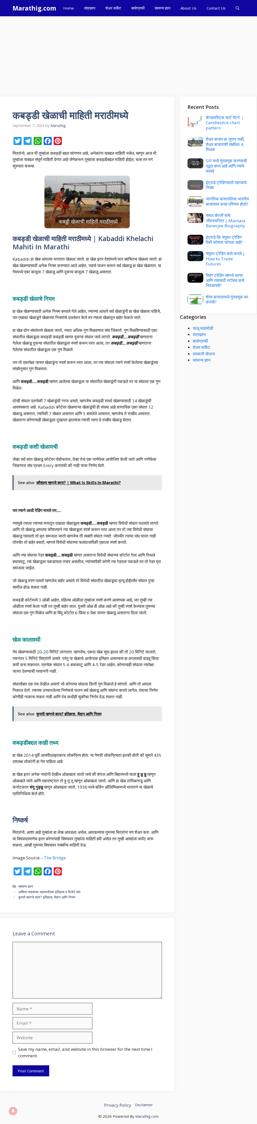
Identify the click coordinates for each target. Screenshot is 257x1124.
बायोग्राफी (138, 8)
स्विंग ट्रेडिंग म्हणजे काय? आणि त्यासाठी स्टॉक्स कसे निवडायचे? (225, 280)
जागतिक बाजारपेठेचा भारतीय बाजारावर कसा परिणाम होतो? (227, 201)
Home (68, 8)
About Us (188, 8)
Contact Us (216, 8)
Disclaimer (144, 1104)
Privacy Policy (117, 1105)
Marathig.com (34, 8)
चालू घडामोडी (203, 328)
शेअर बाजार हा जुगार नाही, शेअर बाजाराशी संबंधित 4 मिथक (225, 144)
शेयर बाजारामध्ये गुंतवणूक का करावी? (227, 299)
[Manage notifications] (13, 1111)
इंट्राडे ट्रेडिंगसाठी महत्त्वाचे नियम (226, 185)
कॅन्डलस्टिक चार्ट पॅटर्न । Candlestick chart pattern (224, 123)
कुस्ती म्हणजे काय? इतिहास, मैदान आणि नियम (46, 897)
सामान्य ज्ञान (162, 8)
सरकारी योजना (204, 354)
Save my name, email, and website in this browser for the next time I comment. (85, 1052)
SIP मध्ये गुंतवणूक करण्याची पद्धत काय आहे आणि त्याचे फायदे (226, 166)
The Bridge (55, 858)
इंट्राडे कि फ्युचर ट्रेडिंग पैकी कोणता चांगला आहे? (224, 239)
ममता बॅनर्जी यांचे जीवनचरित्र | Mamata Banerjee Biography (225, 220)
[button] (237, 8)
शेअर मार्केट (113, 8)
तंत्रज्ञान (89, 8)
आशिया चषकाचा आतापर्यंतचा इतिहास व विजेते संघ (49, 891)
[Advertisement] (128, 54)
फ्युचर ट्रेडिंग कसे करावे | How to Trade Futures (225, 259)
